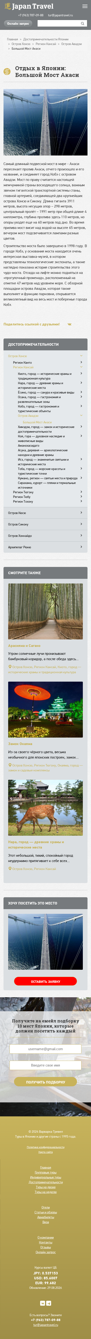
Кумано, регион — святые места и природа (47, 478)
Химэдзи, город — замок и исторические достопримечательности (46, 429)
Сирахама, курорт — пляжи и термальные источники (47, 485)
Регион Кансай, (45, 667)
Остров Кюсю (17, 513)
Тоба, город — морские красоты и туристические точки (41, 471)
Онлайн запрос (18, 23)
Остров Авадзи (28, 416)
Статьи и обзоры (46, 1212)
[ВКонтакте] (69, 324)
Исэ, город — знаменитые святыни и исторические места (43, 462)
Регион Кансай (23, 367)
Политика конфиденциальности (45, 1147)
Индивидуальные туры (45, 1177)
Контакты (45, 1242)
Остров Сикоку (18, 524)
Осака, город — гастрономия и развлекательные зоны (39, 399)
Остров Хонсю (17, 356)
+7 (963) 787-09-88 (30, 15)
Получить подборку (45, 1082)
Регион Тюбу (21, 497)
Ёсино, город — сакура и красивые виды (46, 392)
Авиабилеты (45, 1217)
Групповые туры (45, 1172)
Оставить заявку (45, 982)
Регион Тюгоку (23, 492)
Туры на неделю (46, 1192)
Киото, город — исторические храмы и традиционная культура (44, 376)
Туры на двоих (46, 1187)
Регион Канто (22, 362)
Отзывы (45, 1247)
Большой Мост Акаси (37, 422)
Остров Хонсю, (22, 667)
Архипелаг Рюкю (19, 547)
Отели (46, 1207)
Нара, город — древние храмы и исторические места (40, 385)
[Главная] (46, 6)
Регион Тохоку (23, 501)
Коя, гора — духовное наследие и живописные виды (41, 438)
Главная (45, 1167)
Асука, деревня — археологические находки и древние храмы (43, 452)
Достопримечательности (46, 1182)
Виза (45, 1222)
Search (82, 23)
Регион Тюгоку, (45, 765)
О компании (46, 1237)
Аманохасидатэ (28, 445)
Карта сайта (45, 1152)
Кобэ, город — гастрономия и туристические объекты (38, 408)
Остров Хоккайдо (20, 536)
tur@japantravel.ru (60, 15)
